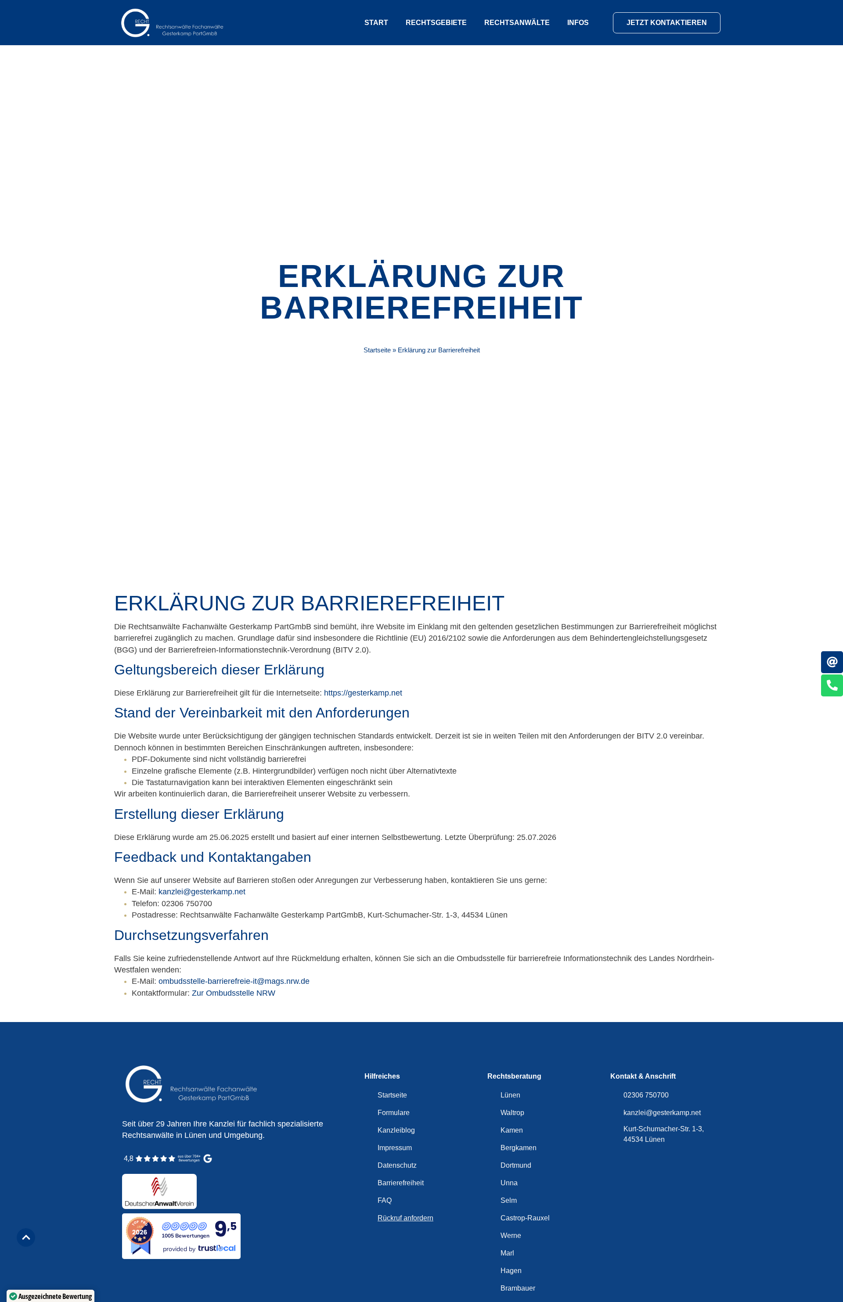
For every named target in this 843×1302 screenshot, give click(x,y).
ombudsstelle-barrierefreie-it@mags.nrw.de (234, 981)
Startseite (377, 350)
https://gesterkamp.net (363, 693)
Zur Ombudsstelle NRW (233, 993)
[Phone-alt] (832, 685)
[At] (832, 662)
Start (376, 22)
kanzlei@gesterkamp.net (202, 891)
